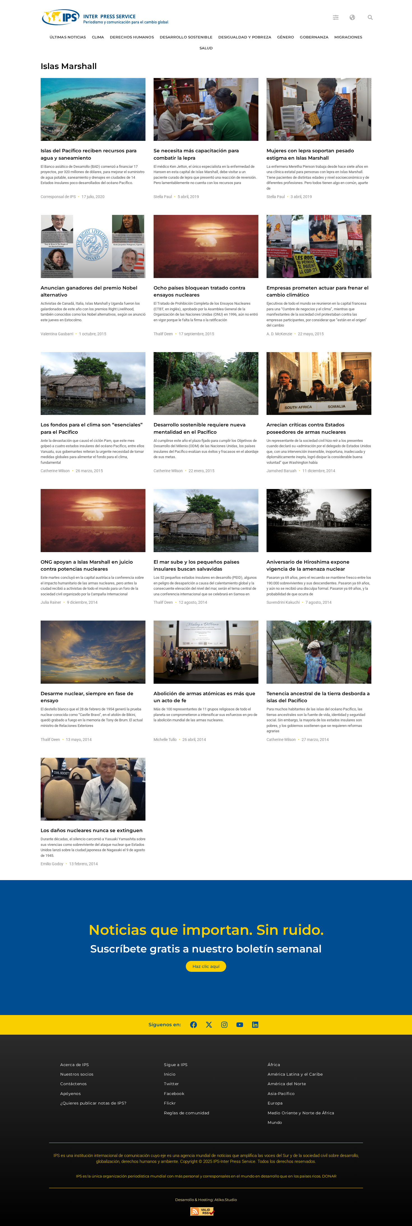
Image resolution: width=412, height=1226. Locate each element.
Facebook (174, 1093)
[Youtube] (240, 1025)
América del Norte (287, 1083)
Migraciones (348, 37)
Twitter (171, 1083)
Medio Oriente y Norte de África (301, 1112)
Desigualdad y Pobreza (244, 37)
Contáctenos (73, 1083)
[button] (370, 17)
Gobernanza (314, 37)
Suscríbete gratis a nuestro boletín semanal (206, 948)
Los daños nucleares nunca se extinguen (92, 830)
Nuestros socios (77, 1074)
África (274, 1064)
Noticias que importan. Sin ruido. (206, 929)
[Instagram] (224, 1025)
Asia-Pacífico (281, 1093)
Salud (206, 48)
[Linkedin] (255, 1025)
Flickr (170, 1103)
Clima (98, 37)
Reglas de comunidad (186, 1112)
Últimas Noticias (68, 37)
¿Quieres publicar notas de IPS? (93, 1103)
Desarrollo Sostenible (186, 37)
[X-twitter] (209, 1025)
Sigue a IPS (176, 1064)
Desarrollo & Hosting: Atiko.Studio (206, 1199)
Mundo (275, 1122)
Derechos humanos (132, 37)
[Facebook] (193, 1025)
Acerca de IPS (74, 1064)
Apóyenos (70, 1093)
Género (285, 37)
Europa (275, 1103)
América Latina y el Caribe (295, 1074)
